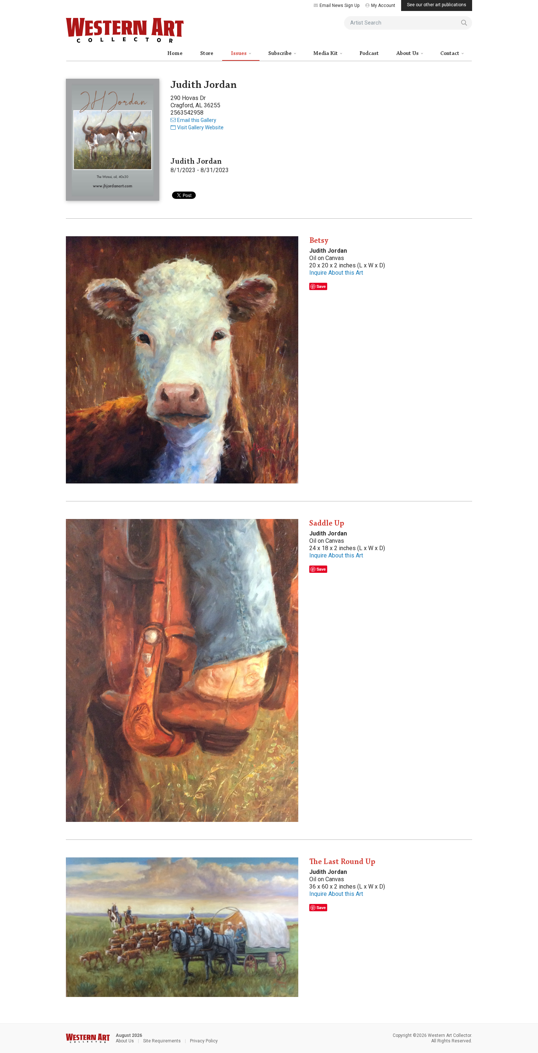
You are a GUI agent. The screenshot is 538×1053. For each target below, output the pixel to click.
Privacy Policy (204, 1040)
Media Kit (326, 53)
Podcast (369, 53)
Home (175, 53)
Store (206, 53)
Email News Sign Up (339, 5)
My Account (383, 5)
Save (321, 286)
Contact (450, 53)
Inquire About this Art (336, 272)
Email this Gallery (196, 120)
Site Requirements (162, 1040)
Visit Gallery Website (200, 127)
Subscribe (280, 53)
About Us (408, 53)
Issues (239, 53)
